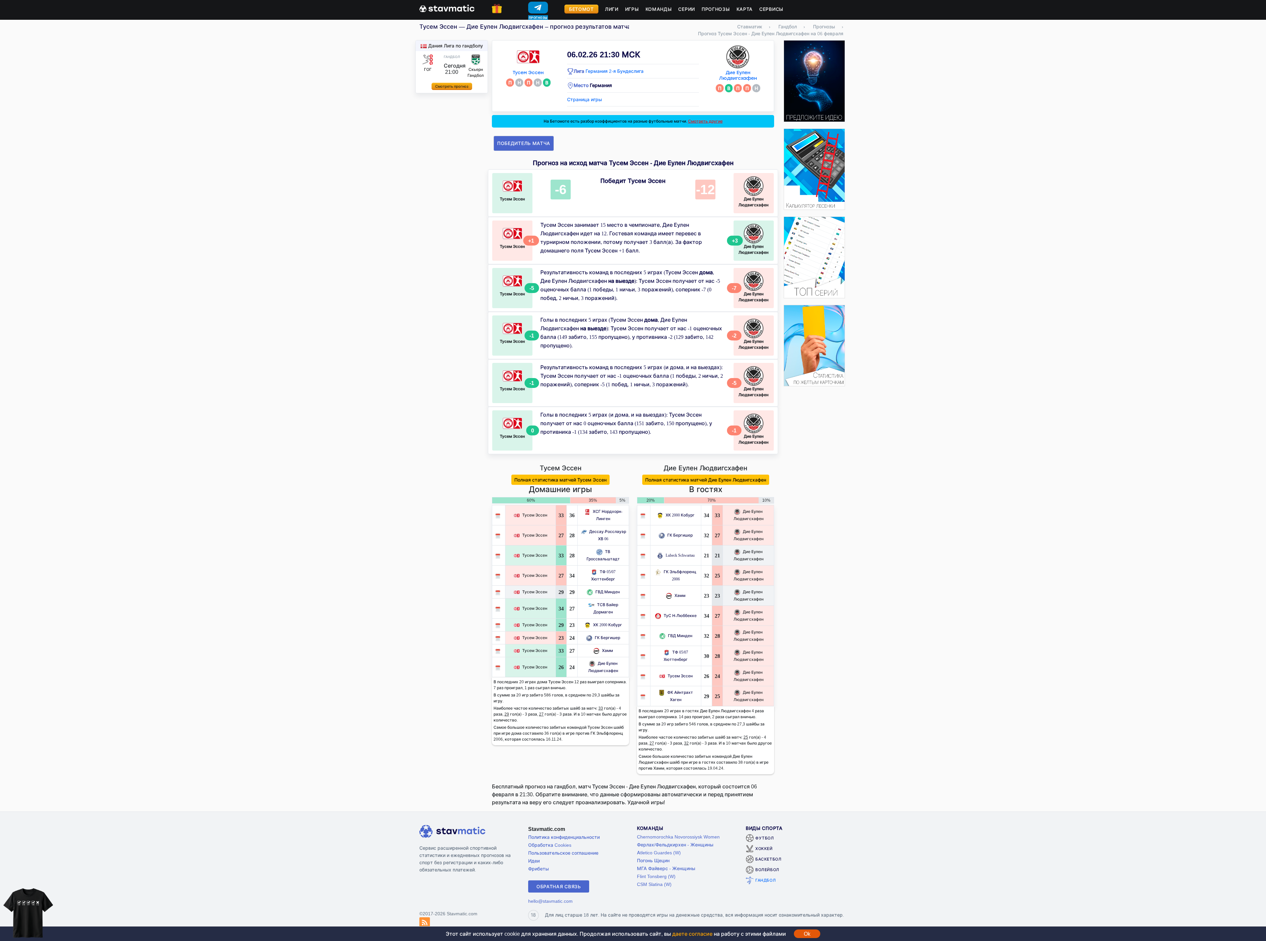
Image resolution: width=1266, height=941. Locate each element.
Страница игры (584, 99)
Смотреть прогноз (451, 86)
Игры (632, 9)
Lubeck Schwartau (680, 555)
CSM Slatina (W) (654, 884)
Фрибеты (538, 868)
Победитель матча (523, 143)
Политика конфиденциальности (564, 837)
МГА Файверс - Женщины (666, 868)
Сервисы (771, 9)
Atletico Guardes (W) (659, 852)
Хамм (607, 650)
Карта (745, 9)
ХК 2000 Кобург (607, 624)
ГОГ (428, 69)
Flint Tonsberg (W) (656, 876)
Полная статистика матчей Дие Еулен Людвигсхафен (705, 480)
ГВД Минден (607, 591)
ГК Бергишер (607, 637)
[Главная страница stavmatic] (446, 8)
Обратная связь (558, 886)
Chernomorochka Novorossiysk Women (678, 836)
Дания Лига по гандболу (455, 45)
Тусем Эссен (528, 72)
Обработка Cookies (549, 845)
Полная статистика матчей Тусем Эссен (560, 480)
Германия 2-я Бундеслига (615, 71)
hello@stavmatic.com (550, 901)
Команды (659, 9)
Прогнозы (716, 9)
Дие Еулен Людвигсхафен (738, 75)
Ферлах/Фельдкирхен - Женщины (675, 844)
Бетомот (581, 9)
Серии (686, 9)
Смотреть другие (705, 121)
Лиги (611, 9)
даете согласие (692, 933)
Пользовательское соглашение (563, 853)
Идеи (534, 861)
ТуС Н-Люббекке (680, 615)
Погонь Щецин (653, 860)
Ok (807, 933)
